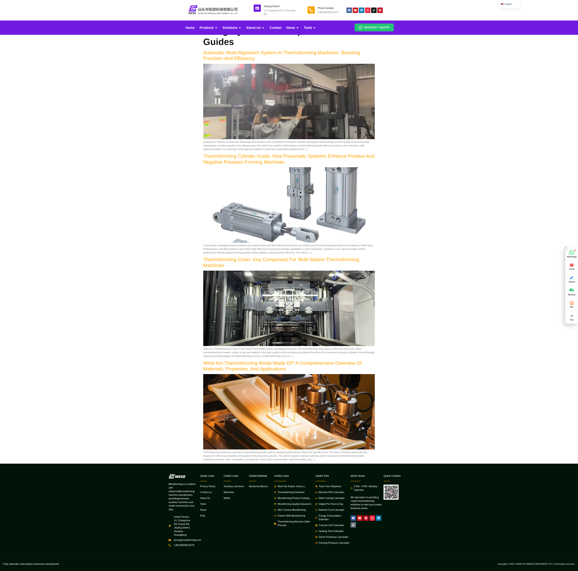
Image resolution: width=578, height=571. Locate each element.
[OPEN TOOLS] (314, 27)
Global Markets (258, 475)
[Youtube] (355, 10)
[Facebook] (349, 10)
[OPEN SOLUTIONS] (239, 27)
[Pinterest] (380, 10)
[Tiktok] (374, 10)
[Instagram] (367, 10)
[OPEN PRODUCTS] (216, 27)
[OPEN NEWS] (297, 27)
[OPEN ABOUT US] (263, 27)
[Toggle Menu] (566, 248)
